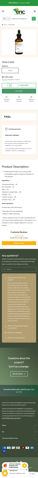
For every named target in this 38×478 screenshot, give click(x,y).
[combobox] (24, 18)
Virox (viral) (11, 24)
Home (5, 24)
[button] (3, 11)
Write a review (19, 243)
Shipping (4, 79)
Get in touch (18, 374)
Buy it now (19, 91)
